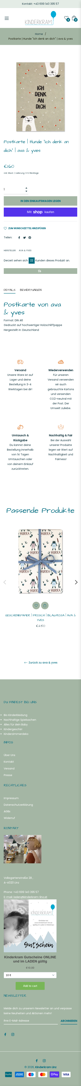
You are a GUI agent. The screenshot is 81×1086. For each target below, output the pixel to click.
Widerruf (9, 818)
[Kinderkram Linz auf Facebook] (5, 1034)
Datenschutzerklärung (18, 805)
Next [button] (76, 582)
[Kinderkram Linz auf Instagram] (12, 1034)
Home (39, 34)
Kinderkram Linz (46, 1067)
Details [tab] (9, 290)
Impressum (11, 798)
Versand (9, 768)
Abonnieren (69, 1021)
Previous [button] (4, 582)
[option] (40, 582)
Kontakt (9, 762)
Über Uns (9, 755)
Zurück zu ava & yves (42, 662)
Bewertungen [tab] (31, 290)
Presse (8, 775)
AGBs (7, 811)
